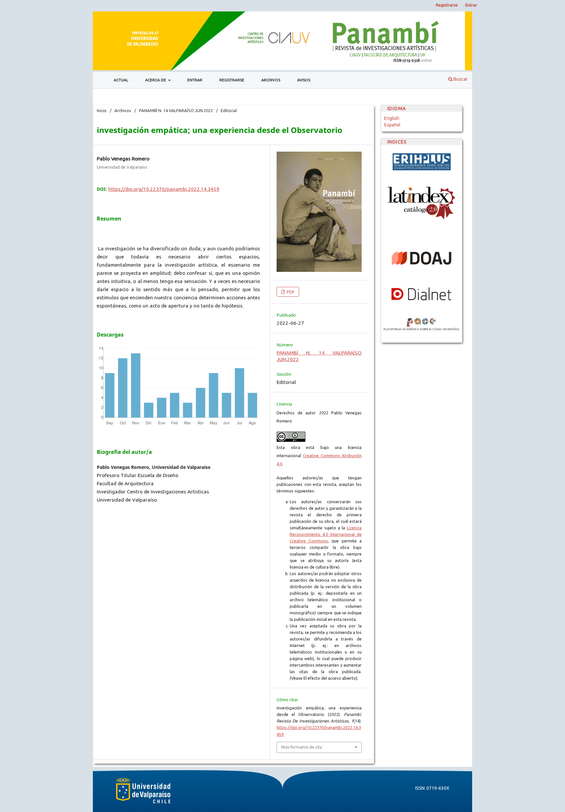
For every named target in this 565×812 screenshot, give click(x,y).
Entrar (194, 80)
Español (392, 124)
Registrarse (231, 80)
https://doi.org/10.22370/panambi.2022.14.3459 (163, 189)
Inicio (102, 110)
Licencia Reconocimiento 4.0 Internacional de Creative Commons (326, 534)
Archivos (270, 80)
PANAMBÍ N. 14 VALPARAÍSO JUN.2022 (176, 110)
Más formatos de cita (301, 747)
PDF (290, 292)
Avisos (303, 80)
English (391, 118)
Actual (121, 80)
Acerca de (156, 80)
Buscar (460, 79)
